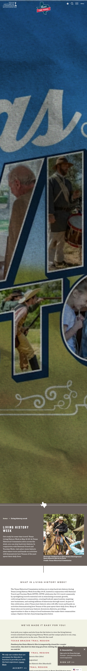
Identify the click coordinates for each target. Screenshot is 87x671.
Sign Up (66, 662)
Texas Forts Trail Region (29, 667)
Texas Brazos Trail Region (30, 641)
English (77, 669)
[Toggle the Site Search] (72, 3)
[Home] (44, 8)
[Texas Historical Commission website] (10, 5)
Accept (18, 668)
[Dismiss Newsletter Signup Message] (84, 649)
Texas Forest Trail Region (30, 653)
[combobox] (77, 669)
